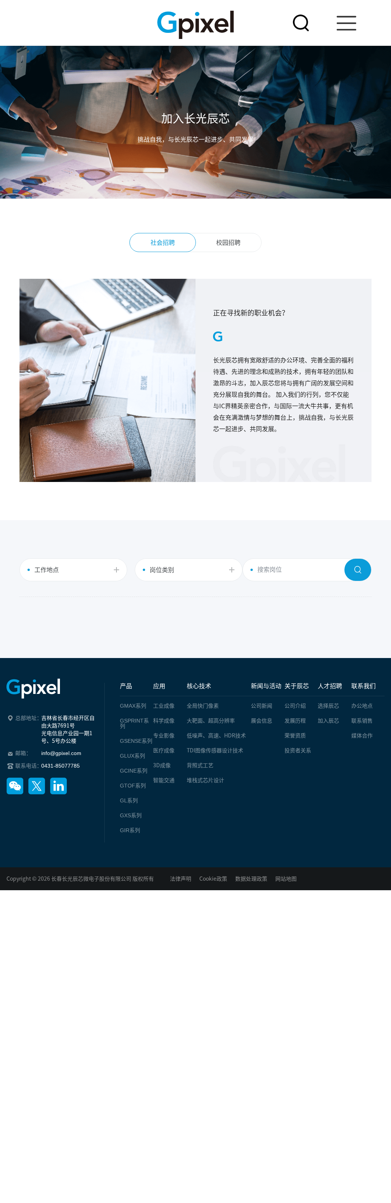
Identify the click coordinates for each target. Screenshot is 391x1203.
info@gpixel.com (61, 753)
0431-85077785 (60, 766)
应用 (159, 686)
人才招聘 (330, 686)
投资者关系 (297, 750)
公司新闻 (261, 705)
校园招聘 (228, 242)
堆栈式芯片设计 (205, 780)
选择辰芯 (328, 705)
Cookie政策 (213, 878)
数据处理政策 (251, 878)
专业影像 (163, 735)
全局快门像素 (203, 705)
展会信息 (261, 720)
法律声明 (180, 878)
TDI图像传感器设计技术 (215, 750)
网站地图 (286, 878)
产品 (126, 686)
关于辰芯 (296, 686)
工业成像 (163, 705)
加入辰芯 (328, 720)
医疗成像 (163, 750)
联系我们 (363, 686)
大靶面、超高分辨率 (211, 720)
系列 (133, 705)
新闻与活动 (266, 686)
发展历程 (295, 720)
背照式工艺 (200, 765)
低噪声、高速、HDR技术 (216, 735)
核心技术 (199, 686)
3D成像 (162, 765)
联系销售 (362, 720)
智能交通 (163, 780)
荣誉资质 (295, 735)
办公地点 (362, 705)
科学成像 (163, 720)
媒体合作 (362, 735)
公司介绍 (295, 705)
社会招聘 (162, 242)
